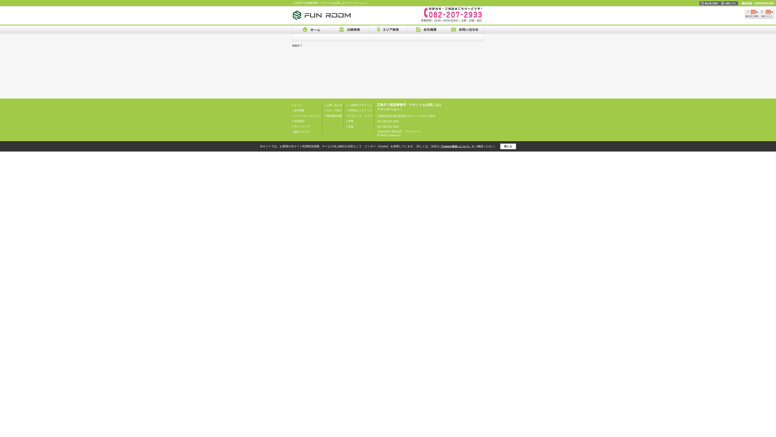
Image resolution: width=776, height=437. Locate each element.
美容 (350, 126)
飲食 (350, 121)
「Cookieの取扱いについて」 (455, 146)
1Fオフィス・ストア (360, 115)
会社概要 (299, 110)
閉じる (508, 146)
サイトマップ (302, 126)
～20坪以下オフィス (360, 105)
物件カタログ (302, 131)
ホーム (298, 105)
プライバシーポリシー (307, 115)
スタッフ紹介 (334, 110)
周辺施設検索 (334, 115)
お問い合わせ (334, 105)
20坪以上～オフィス (360, 110)
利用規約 (299, 121)
